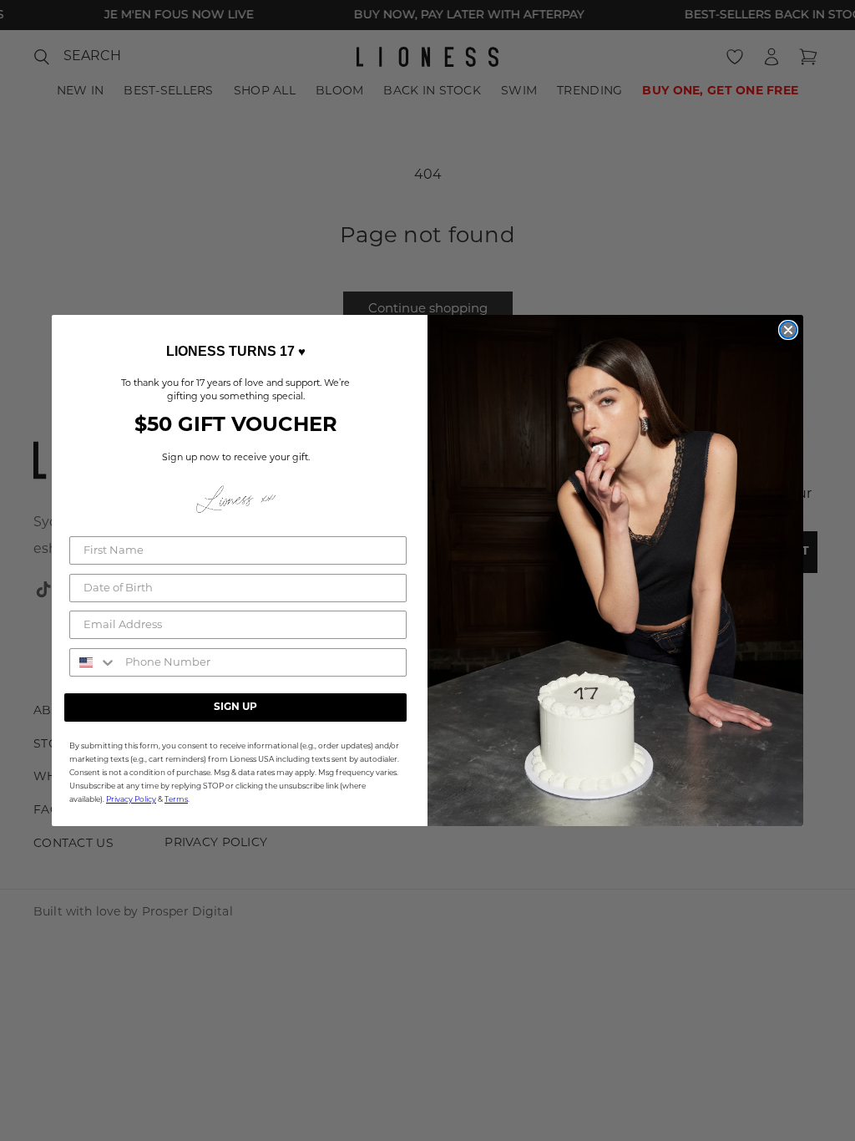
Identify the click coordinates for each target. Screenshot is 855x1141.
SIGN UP (235, 707)
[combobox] (93, 662)
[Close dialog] (788, 330)
